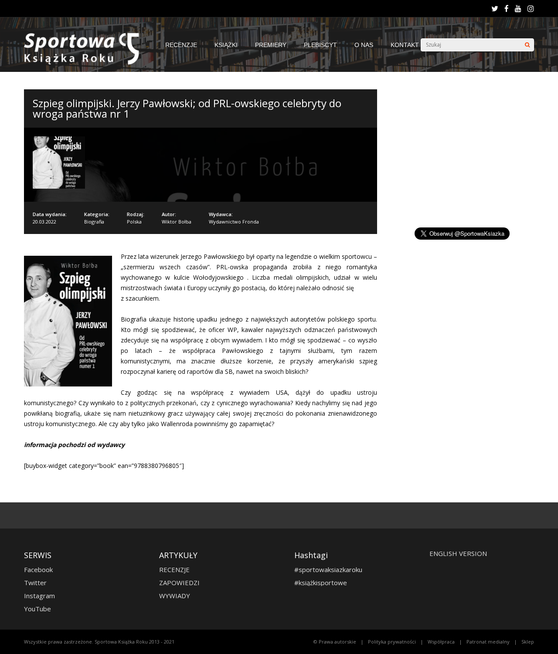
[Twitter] (494, 8)
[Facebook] (506, 8)
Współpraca (441, 641)
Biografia (94, 221)
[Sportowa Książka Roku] (86, 62)
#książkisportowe (320, 582)
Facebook (38, 569)
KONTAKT (405, 44)
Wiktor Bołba (176, 221)
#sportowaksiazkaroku (328, 569)
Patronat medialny (488, 641)
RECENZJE (181, 44)
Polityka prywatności (392, 641)
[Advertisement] (463, 150)
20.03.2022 (44, 221)
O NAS (363, 44)
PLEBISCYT (320, 44)
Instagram (39, 595)
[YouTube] (518, 8)
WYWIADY (174, 595)
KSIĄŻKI (226, 44)
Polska (134, 221)
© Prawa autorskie (334, 641)
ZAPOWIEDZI (179, 582)
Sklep (527, 641)
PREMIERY (270, 44)
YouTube (37, 608)
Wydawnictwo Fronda (234, 221)
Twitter (35, 582)
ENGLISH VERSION (458, 553)
